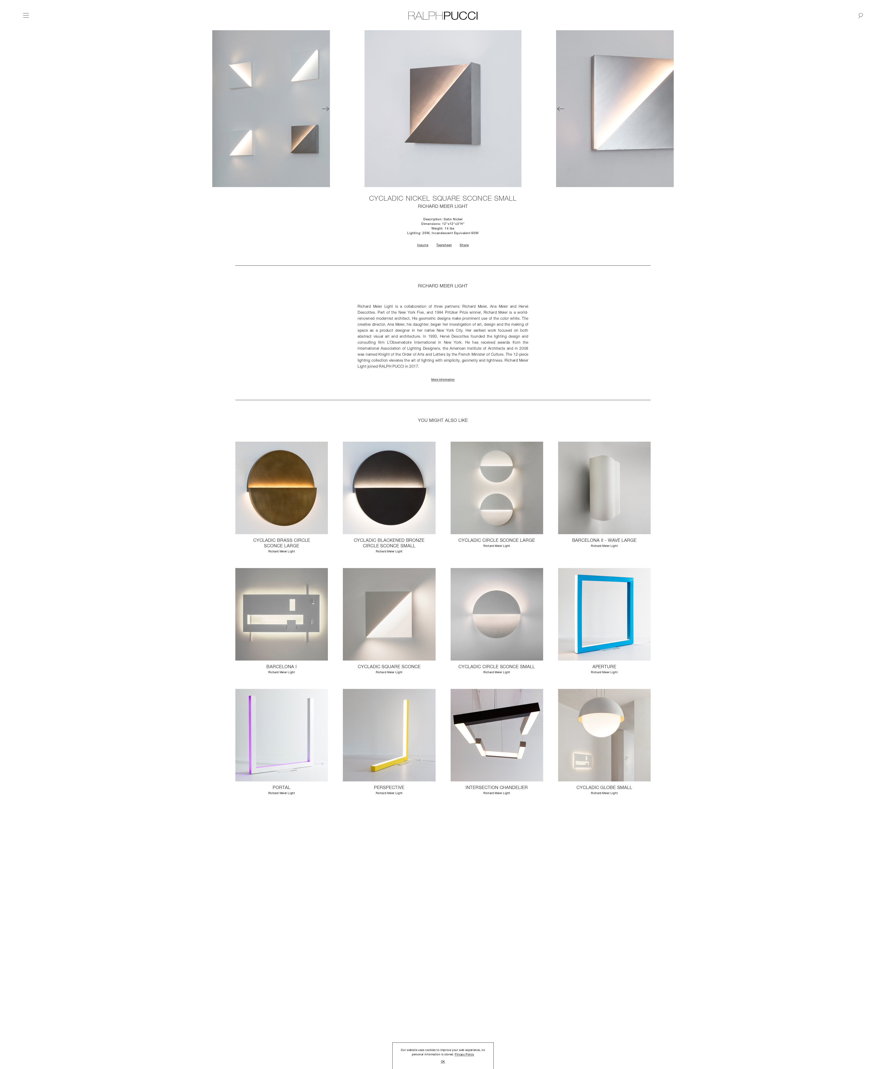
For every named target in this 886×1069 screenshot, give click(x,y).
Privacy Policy (464, 1054)
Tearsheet (444, 245)
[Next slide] (491, 108)
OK (443, 1061)
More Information (443, 379)
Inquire (422, 245)
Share (464, 245)
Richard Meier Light (443, 207)
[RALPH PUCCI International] (443, 16)
